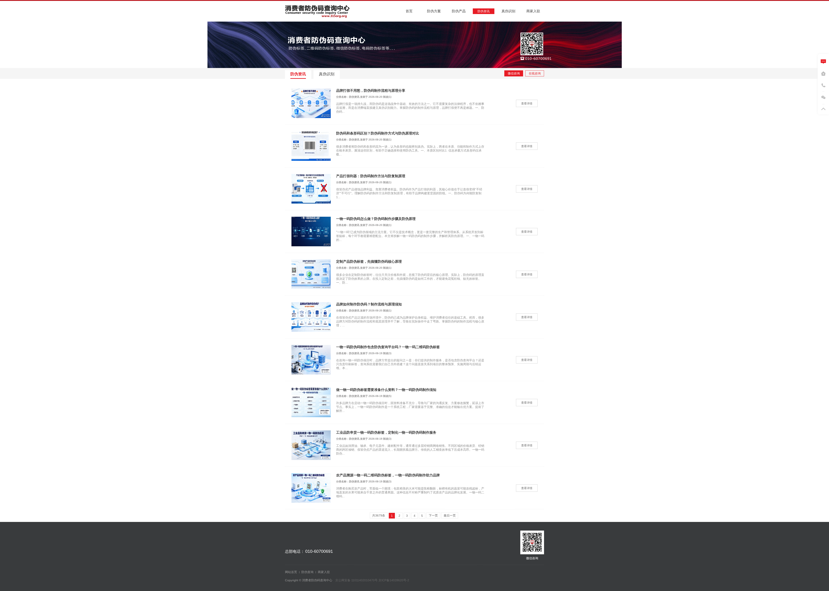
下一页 (433, 515)
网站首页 (291, 572)
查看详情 (526, 103)
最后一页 (450, 515)
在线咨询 (535, 73)
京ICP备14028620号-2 (393, 580)
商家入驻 (324, 572)
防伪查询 (307, 572)
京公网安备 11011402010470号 (356, 580)
